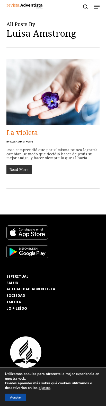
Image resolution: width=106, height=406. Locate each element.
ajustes (44, 388)
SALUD (12, 283)
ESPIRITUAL (17, 276)
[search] (85, 7)
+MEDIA (13, 302)
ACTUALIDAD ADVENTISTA (30, 289)
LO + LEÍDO (16, 308)
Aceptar (15, 397)
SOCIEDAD (15, 295)
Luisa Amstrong (21, 141)
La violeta (22, 132)
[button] (97, 6)
